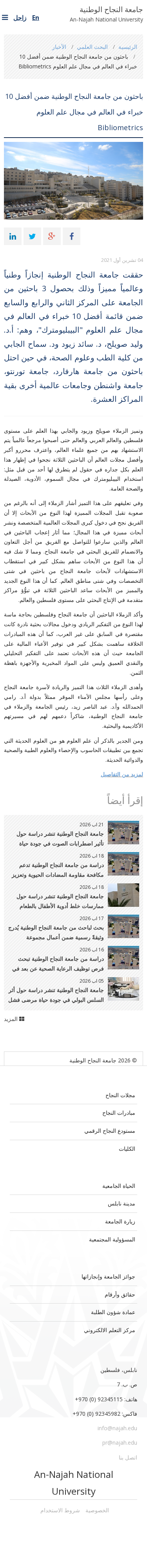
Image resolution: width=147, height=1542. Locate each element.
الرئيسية (127, 46)
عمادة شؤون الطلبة (113, 1312)
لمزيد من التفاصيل (122, 774)
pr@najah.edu (119, 1442)
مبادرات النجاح (118, 1112)
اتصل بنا (128, 1457)
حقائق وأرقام (120, 1294)
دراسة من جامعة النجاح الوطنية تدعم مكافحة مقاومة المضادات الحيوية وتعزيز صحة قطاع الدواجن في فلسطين (58, 870)
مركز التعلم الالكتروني (109, 1330)
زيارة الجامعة (120, 1221)
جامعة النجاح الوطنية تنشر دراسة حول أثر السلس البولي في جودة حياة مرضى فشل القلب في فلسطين (56, 995)
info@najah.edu (117, 1428)
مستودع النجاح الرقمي (109, 1130)
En (35, 17)
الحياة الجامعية (118, 1185)
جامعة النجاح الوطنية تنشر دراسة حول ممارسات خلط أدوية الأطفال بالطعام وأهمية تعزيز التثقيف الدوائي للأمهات (60, 901)
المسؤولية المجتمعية (112, 1239)
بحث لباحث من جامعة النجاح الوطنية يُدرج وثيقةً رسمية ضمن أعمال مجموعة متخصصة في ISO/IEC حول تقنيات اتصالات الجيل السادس (56, 933)
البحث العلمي (92, 46)
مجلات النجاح (120, 1095)
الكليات (127, 1148)
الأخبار (59, 46)
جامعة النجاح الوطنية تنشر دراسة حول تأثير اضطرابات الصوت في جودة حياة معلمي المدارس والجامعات (60, 839)
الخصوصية (97, 1510)
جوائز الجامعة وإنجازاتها (108, 1276)
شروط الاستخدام (60, 1510)
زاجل (20, 17)
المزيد (11, 1019)
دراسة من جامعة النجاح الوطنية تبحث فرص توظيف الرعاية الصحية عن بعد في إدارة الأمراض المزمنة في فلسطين (58, 964)
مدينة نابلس (121, 1203)
